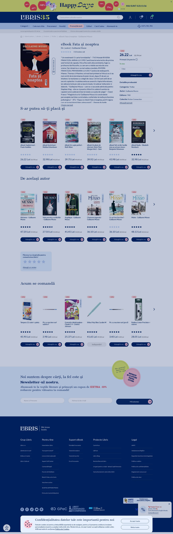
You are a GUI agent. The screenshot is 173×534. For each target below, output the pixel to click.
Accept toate (135, 521)
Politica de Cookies (62, 529)
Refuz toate (135, 527)
